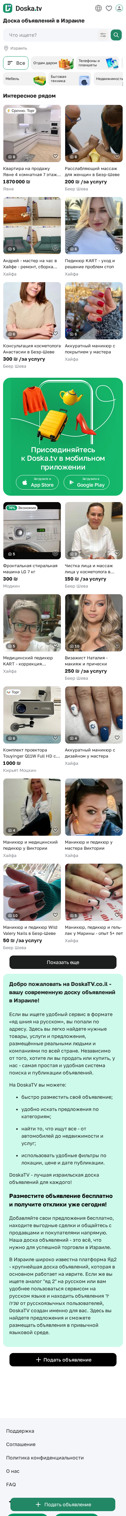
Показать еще (63, 962)
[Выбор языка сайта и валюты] (98, 8)
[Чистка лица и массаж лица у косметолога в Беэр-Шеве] (94, 545)
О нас (13, 1471)
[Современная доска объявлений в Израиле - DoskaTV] (22, 8)
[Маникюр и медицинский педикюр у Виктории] (32, 818)
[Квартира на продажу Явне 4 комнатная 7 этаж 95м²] (32, 148)
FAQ (11, 1484)
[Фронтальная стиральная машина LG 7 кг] (32, 545)
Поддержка (20, 1431)
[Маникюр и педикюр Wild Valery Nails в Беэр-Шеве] (32, 907)
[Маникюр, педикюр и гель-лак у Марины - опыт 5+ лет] (94, 903)
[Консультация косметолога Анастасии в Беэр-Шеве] (32, 325)
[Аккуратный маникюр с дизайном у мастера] (94, 726)
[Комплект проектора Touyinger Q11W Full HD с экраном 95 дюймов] (32, 729)
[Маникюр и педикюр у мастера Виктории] (94, 818)
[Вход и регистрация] (119, 8)
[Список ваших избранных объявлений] (109, 8)
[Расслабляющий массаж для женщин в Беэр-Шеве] (94, 148)
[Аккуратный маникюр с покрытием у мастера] (94, 322)
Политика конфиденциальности (45, 1458)
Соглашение (20, 1444)
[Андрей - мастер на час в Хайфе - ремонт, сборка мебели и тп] (32, 237)
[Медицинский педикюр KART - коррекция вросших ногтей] (32, 634)
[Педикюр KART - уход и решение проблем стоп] (94, 237)
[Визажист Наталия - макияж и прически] (94, 637)
